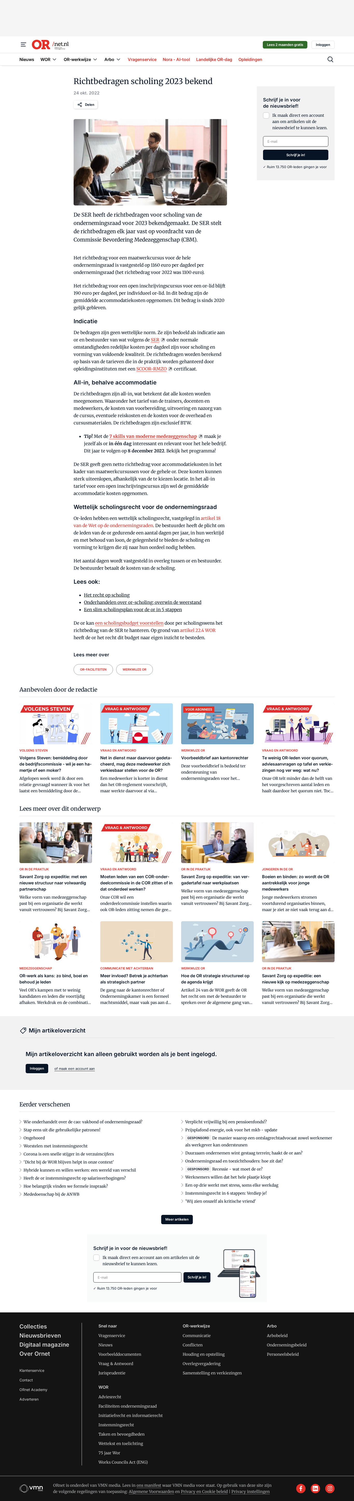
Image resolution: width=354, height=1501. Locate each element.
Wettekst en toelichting (120, 1443)
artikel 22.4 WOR (198, 630)
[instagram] (330, 1488)
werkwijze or (134, 669)
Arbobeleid (277, 1335)
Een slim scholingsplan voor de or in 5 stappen (133, 609)
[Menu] (23, 44)
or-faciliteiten (93, 669)
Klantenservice (31, 1370)
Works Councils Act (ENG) (123, 1462)
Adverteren (29, 1399)
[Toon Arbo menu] (118, 59)
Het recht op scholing (107, 595)
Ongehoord (34, 1137)
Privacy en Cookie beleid (204, 1491)
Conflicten (193, 1344)
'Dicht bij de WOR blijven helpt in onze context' (69, 1162)
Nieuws (105, 1344)
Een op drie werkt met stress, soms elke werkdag (231, 1185)
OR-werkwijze (196, 1325)
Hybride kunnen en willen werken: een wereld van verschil (80, 1170)
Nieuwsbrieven (40, 1335)
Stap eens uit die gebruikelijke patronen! (62, 1129)
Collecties (33, 1326)
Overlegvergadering (202, 1363)
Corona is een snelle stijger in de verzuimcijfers (69, 1154)
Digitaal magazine (44, 1344)
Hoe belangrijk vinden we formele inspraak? (66, 1186)
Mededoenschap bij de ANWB (51, 1194)
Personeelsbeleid (283, 1354)
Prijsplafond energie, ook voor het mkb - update (231, 1129)
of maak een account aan (74, 1068)
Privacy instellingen (250, 1491)
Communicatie (197, 1335)
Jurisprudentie (111, 1373)
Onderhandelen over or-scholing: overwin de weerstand (142, 602)
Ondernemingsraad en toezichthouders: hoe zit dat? (234, 1161)
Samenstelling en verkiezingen (212, 1373)
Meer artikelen (177, 1219)
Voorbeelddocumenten (119, 1354)
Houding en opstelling (204, 1354)
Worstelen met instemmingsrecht (56, 1146)
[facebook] (301, 1488)
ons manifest (149, 1485)
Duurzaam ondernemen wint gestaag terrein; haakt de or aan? (243, 1153)
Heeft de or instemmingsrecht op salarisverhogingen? (75, 1178)
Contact (26, 1380)
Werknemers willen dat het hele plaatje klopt (228, 1177)
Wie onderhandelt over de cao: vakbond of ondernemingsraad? (83, 1121)
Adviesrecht (109, 1396)
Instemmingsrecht (116, 1424)
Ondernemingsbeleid (287, 1344)
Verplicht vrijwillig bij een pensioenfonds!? (226, 1121)
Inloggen (323, 45)
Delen (89, 104)
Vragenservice (111, 1335)
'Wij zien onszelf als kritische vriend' (220, 1201)
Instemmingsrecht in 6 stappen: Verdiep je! (226, 1193)
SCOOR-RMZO (151, 369)
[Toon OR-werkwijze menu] (95, 59)
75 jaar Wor (109, 1452)
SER (155, 340)
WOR (103, 1387)
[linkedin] (315, 1488)
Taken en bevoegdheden (121, 1434)
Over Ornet (34, 1353)
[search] (330, 59)
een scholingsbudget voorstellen (129, 623)
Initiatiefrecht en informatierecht (130, 1415)
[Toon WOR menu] (54, 59)
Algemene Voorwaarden (151, 1491)
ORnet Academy (33, 1389)
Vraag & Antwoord (115, 1363)
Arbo (272, 1325)
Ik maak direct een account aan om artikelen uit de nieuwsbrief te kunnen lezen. (300, 121)
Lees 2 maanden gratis (285, 45)
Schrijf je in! (295, 155)
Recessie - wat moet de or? (237, 1169)
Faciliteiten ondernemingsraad (127, 1406)
